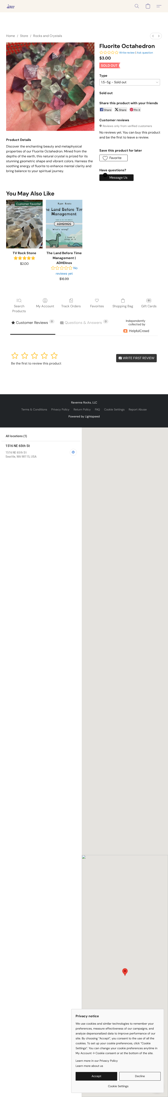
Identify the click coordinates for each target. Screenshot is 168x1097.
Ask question (145, 52)
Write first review (138, 358)
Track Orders (71, 306)
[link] (118, 1085)
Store (24, 36)
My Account (45, 306)
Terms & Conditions (34, 409)
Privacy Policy (60, 409)
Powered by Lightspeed (84, 416)
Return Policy (82, 409)
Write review (127, 52)
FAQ (97, 409)
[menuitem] (153, 36)
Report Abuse (138, 409)
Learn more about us (89, 1066)
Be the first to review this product (36, 363)
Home (10, 36)
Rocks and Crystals (47, 36)
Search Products (19, 308)
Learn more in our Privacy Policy (97, 1061)
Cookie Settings (114, 409)
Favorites (97, 306)
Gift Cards (149, 306)
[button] (11, 6)
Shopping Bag (122, 306)
